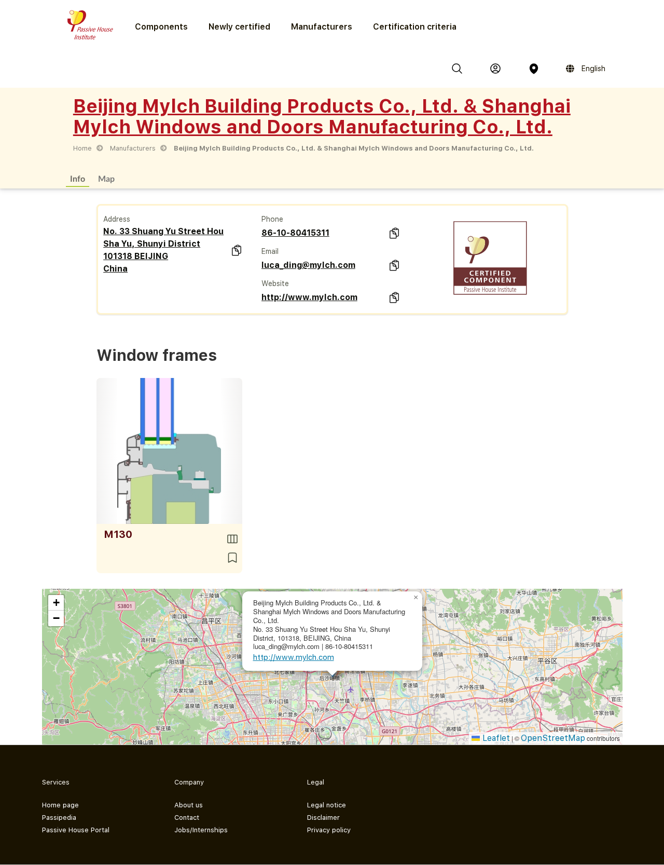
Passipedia (59, 817)
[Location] (534, 68)
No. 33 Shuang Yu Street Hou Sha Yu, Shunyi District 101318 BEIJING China (163, 250)
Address (116, 219)
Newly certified (239, 27)
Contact (186, 817)
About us (188, 805)
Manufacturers (321, 27)
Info (77, 178)
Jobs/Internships (201, 830)
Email (270, 251)
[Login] (495, 68)
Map (106, 178)
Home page (60, 805)
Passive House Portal (75, 830)
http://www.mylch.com (309, 297)
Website (275, 283)
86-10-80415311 (295, 233)
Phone (272, 219)
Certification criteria (415, 27)
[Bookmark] (232, 557)
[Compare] (232, 539)
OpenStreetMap (553, 738)
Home (82, 148)
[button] (416, 597)
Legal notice (326, 805)
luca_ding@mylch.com (308, 265)
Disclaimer (323, 817)
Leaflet (495, 738)
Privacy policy (329, 830)
